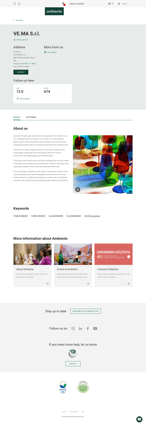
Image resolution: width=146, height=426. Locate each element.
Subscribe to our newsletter (86, 311)
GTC (83, 411)
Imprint (64, 411)
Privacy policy (74, 411)
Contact (21, 72)
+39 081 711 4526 (29, 64)
